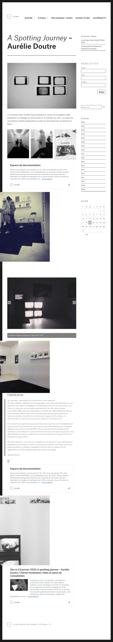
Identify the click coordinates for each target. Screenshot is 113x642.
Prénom (84, 82)
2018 (82, 150)
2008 (83, 189)
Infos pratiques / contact (62, 17)
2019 (82, 146)
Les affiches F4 (99, 17)
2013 (82, 169)
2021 (82, 138)
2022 (83, 134)
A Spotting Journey (15, 394)
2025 (83, 122)
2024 (83, 126)
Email (83, 68)
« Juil (86, 234)
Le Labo (15, 16)
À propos (42, 17)
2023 (83, 130)
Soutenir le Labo (83, 17)
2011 (82, 177)
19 (90, 222)
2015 (82, 162)
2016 (82, 158)
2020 (83, 142)
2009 (83, 185)
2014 (82, 166)
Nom (83, 75)
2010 (83, 181)
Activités (28, 17)
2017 (82, 154)
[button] (18, 144)
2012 (82, 173)
